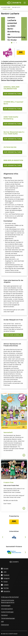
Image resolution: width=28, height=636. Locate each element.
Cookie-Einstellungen (7, 612)
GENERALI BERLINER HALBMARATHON (11, 88)
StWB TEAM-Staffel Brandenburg (11, 118)
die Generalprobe (10, 147)
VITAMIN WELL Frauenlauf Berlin (13, 103)
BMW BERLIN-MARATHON (13, 160)
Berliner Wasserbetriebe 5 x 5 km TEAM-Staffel (14, 133)
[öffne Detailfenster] (24, 455)
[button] (14, 521)
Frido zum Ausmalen (13, 335)
